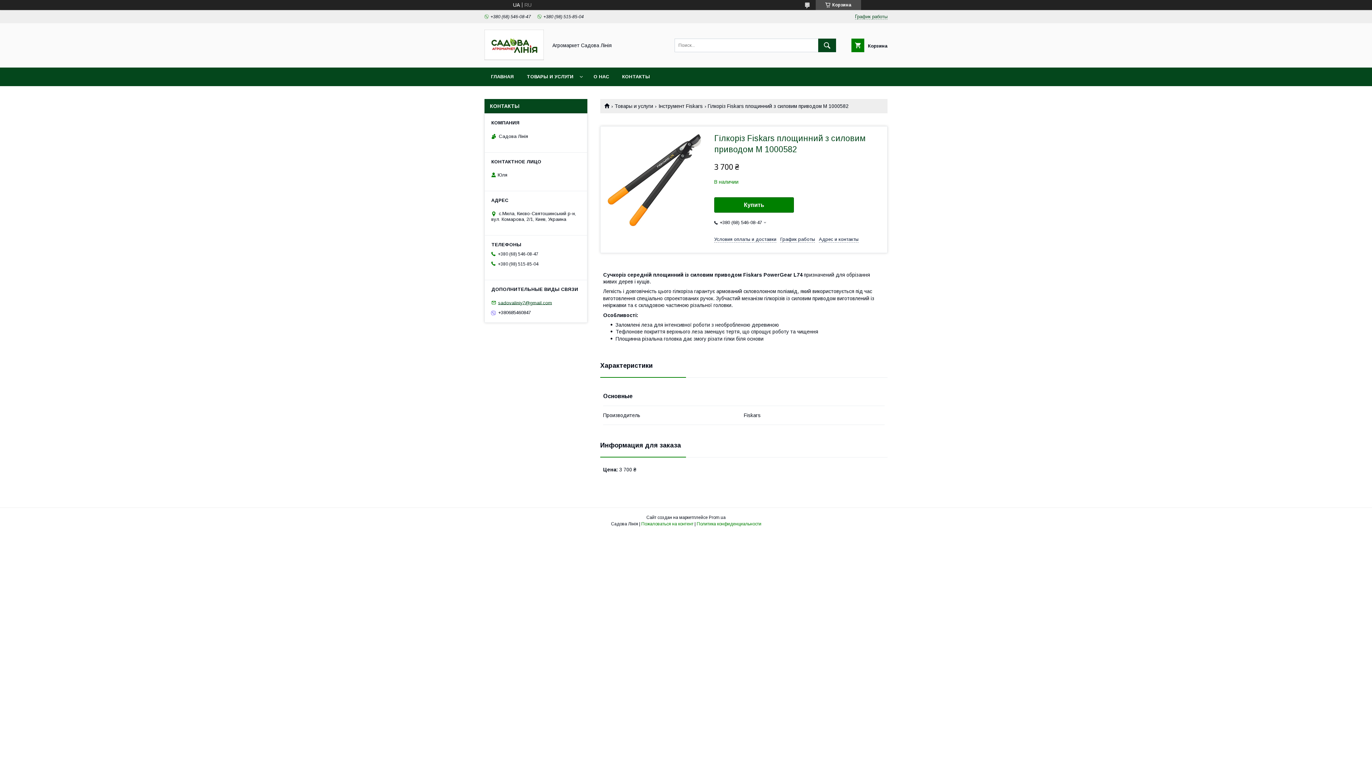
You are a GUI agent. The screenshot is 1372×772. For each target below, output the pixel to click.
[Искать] (827, 45)
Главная (502, 76)
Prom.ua (717, 517)
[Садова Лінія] (514, 58)
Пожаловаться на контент (667, 523)
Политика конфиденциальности (729, 523)
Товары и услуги (550, 76)
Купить (754, 205)
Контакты (636, 76)
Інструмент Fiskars (680, 106)
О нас (601, 76)
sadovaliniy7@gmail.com (525, 302)
